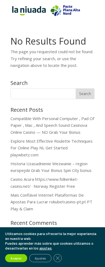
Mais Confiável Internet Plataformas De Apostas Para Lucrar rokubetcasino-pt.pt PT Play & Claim (51, 201)
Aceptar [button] (16, 258)
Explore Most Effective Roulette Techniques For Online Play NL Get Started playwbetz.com (51, 147)
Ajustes (40, 258)
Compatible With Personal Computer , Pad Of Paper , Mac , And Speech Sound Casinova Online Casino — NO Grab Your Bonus (52, 125)
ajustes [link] (45, 248)
